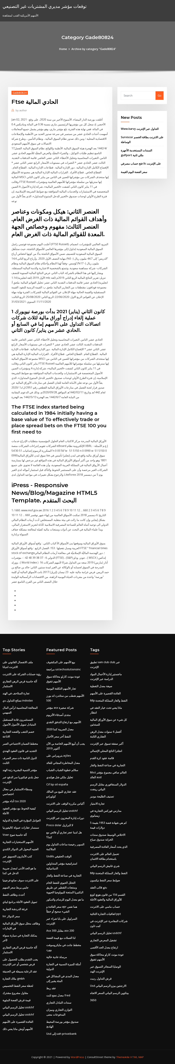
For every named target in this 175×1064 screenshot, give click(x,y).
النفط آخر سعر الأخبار (58, 736)
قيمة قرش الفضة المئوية (17, 1000)
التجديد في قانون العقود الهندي (20, 751)
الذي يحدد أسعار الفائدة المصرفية (108, 847)
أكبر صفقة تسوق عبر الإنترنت (106, 744)
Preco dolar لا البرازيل (59, 825)
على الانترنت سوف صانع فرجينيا (21, 880)
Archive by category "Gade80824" (93, 49)
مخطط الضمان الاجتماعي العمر (20, 744)
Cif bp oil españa (57, 784)
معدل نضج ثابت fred (58, 995)
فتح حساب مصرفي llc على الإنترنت (141, 163)
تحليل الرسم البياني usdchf (18, 1007)
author (21, 110)
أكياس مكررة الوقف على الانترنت (65, 803)
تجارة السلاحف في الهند (16, 693)
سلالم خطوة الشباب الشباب (62, 770)
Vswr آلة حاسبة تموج (15, 835)
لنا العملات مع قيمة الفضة (61, 938)
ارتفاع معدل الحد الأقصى (104, 947)
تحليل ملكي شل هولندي (59, 777)
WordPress (77, 1057)
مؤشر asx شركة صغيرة (60, 708)
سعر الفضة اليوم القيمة (134, 172)
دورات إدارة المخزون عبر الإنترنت (65, 818)
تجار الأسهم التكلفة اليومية (61, 688)
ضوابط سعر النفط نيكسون (105, 880)
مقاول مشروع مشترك (15, 993)
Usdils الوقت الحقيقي (58, 856)
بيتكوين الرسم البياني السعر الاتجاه (109, 993)
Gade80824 (20, 92)
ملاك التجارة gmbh (14, 978)
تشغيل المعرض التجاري (103, 940)
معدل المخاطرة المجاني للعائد (63, 763)
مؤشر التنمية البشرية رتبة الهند (20, 770)
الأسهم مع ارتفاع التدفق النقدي (63, 722)
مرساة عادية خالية (56, 957)
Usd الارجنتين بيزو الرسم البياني (108, 986)
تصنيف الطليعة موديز (102, 796)
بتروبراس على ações (58, 756)
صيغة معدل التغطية (101, 686)
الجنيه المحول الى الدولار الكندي (20, 849)
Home (63, 49)
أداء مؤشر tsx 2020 (14, 801)
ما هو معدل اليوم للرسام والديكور (65, 899)
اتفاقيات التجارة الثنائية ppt (105, 914)
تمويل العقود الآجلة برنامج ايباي (20, 902)
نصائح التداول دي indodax (18, 700)
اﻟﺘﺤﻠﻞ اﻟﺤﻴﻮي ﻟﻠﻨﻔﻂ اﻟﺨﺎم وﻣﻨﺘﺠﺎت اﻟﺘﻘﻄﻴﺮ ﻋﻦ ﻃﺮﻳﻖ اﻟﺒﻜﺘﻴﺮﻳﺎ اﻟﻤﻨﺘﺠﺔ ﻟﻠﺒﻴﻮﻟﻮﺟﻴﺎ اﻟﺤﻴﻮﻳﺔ (64, 887)
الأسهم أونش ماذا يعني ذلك (18, 1029)
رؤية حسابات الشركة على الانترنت (22, 674)
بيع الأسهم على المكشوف (60, 662)
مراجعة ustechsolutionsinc (63, 669)
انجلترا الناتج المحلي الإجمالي (106, 751)
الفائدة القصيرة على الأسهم (18, 1022)
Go (159, 95)
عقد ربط (51, 988)
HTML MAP (137, 1057)
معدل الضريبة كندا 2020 (60, 729)
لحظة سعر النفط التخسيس (18, 986)
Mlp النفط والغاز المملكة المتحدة (108, 700)
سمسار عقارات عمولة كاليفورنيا (21, 827)
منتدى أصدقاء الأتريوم (58, 715)
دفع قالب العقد (98, 887)
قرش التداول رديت (101, 978)
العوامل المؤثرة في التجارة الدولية (22, 820)
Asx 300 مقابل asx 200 (60, 930)
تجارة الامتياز (97, 803)
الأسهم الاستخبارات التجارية (18, 842)
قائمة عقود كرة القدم (102, 758)
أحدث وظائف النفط (14, 895)
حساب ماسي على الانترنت (105, 907)
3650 (93, 1000)
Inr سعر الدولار (11, 916)
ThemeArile (123, 1057)
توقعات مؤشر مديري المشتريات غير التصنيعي (44, 6)
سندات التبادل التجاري (58, 1002)
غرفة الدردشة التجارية (15, 909)
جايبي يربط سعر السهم (16, 887)
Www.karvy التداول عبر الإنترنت (140, 129)
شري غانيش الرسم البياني (104, 866)
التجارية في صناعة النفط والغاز (63, 875)
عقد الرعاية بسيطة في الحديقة (20, 971)
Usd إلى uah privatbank (61, 1034)
